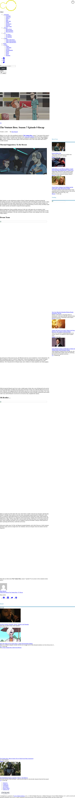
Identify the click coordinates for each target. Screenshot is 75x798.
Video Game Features (11, 41)
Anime (7, 46)
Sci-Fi (7, 54)
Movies (6, 27)
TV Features (9, 35)
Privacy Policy (6, 788)
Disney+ (8, 18)
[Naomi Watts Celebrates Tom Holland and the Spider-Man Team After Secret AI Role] (58, 184)
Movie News (9, 29)
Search (3, 68)
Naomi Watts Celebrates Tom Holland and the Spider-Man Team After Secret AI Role (62, 188)
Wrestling (8, 55)
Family (7, 51)
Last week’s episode (29, 136)
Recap (7, 592)
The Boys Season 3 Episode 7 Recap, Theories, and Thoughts (14, 624)
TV (5, 33)
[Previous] (1, 608)
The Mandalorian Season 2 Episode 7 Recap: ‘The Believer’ (14, 777)
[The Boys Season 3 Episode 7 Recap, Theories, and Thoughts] (10, 622)
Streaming (6, 14)
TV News (8, 34)
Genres (5, 45)
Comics (7, 48)
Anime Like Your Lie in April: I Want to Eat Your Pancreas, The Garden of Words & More (63, 331)
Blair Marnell (15, 131)
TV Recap (20, 592)
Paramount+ (8, 23)
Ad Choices (5, 786)
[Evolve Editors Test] (58, 150)
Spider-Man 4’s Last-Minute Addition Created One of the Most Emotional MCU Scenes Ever (62, 169)
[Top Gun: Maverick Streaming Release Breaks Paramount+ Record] (58, 201)
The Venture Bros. (13, 592)
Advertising (5, 785)
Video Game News (10, 39)
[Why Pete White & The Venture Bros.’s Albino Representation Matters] (10, 641)
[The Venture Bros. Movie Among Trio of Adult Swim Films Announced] (37, 647)
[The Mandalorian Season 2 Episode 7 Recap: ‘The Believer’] (10, 775)
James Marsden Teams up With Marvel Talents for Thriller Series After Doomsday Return (63, 349)
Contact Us (5, 784)
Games (5, 38)
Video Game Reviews (11, 42)
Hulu (7, 20)
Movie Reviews (9, 31)
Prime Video (9, 26)
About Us (5, 783)
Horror (7, 52)
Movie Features (9, 30)
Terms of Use (6, 789)
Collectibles (8, 47)
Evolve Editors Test (56, 153)
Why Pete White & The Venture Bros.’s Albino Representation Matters (16, 643)
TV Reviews (9, 37)
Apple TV (8, 17)
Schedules (8, 16)
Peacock (8, 25)
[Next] (3, 608)
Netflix (7, 22)
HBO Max (8, 21)
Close (2, 70)
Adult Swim (3, 592)
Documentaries (9, 50)
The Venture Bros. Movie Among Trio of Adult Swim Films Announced (16, 758)
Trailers (4, 43)
